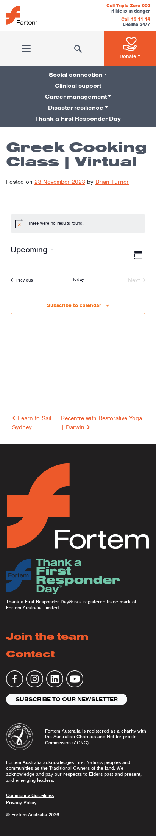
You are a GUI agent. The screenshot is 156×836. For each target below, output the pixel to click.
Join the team (47, 636)
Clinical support (78, 85)
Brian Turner (112, 182)
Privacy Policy (21, 802)
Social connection (76, 74)
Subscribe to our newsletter (67, 699)
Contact (30, 653)
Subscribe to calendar (74, 305)
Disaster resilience (75, 107)
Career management (76, 96)
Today (78, 279)
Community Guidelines (30, 795)
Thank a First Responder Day (78, 118)
